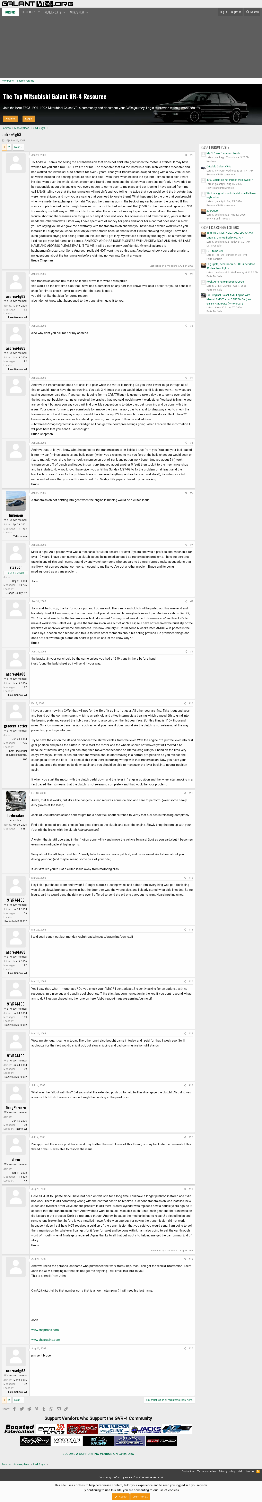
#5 (191, 442)
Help (240, 1471)
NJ (25, 1180)
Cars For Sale (214, 245)
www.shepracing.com (45, 1340)
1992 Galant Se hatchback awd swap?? (230, 179)
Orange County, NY (16, 593)
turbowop (16, 515)
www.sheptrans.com (45, 1330)
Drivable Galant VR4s (219, 166)
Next (17, 147)
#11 (191, 793)
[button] (30, 12)
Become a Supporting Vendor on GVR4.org (98, 1454)
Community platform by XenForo (131, 1477)
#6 (191, 493)
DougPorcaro (16, 1107)
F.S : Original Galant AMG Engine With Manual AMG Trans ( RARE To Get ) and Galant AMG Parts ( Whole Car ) (229, 299)
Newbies (211, 161)
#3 (191, 325)
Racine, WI (21, 1128)
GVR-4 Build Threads (218, 218)
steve (15, 1159)
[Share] (186, 155)
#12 (191, 877)
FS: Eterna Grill (215, 250)
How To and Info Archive (220, 187)
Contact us (188, 1471)
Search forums (25, 80)
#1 (191, 155)
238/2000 (212, 210)
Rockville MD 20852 (16, 921)
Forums (10, 12)
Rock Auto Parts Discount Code (225, 281)
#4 (191, 377)
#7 (191, 544)
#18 (191, 1189)
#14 (191, 981)
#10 (191, 703)
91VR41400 (16, 900)
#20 (191, 1348)
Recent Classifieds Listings (220, 227)
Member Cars (53, 12)
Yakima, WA (20, 536)
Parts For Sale (214, 259)
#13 (191, 929)
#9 (191, 651)
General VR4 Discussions (221, 174)
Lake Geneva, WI (17, 317)
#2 (191, 274)
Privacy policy (227, 1471)
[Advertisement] (131, 47)
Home (250, 1471)
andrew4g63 (15, 296)
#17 (191, 1137)
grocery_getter (15, 725)
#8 (191, 601)
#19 (191, 1259)
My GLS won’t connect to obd (224, 153)
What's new (77, 12)
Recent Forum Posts (215, 147)
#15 (191, 1033)
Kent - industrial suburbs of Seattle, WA (16, 755)
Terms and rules (206, 1471)
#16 (191, 1085)
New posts (8, 80)
